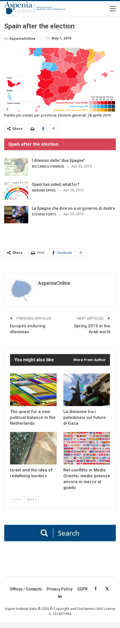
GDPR (82, 589)
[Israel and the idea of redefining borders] (33, 448)
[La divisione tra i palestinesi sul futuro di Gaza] (86, 390)
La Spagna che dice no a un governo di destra (73, 208)
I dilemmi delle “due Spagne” (58, 160)
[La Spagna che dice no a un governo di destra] (16, 215)
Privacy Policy (60, 589)
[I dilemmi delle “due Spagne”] (16, 167)
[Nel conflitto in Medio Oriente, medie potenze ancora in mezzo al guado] (86, 448)
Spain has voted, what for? (56, 184)
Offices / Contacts (26, 589)
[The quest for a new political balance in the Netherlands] (33, 390)
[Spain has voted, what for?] (16, 191)
